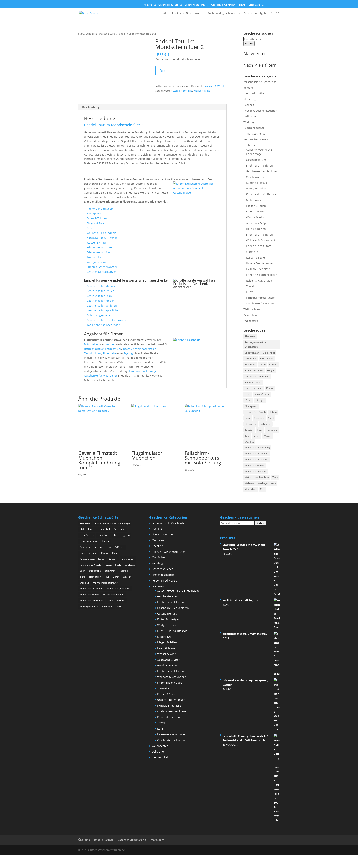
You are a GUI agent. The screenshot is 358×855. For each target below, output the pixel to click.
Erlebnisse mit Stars (99, 252)
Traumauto (94, 257)
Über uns (84, 840)
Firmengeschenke (254, 133)
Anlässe (148, 5)
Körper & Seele (255, 257)
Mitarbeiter (91, 344)
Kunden (110, 344)
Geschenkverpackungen (102, 271)
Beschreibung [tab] (91, 107)
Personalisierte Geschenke (259, 82)
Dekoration (250, 315)
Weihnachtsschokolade (257, 477)
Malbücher (250, 116)
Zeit (175, 90)
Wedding (249, 122)
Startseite (252, 252)
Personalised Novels (255, 139)
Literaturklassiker (254, 93)
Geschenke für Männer (101, 286)
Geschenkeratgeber (256, 13)
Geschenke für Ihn (195, 5)
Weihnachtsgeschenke (222, 13)
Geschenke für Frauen (100, 291)
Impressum (157, 840)
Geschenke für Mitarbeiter (100, 375)
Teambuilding (92, 353)
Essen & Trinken (97, 218)
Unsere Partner (103, 840)
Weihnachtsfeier (145, 349)
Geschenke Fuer (256, 159)
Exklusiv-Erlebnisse (258, 269)
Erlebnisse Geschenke (186, 13)
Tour (247, 435)
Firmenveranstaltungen (143, 371)
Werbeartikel (251, 320)
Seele (248, 417)
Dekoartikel (269, 352)
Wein (275, 477)
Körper (248, 400)
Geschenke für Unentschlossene (107, 320)
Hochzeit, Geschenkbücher (260, 110)
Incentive (128, 349)
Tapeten (249, 429)
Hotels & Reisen (256, 229)
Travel (250, 286)
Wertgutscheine (96, 262)
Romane (248, 87)
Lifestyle (260, 400)
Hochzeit (248, 105)
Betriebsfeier (113, 349)
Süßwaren (266, 423)
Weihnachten (251, 309)
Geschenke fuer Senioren (262, 171)
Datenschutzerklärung (131, 840)
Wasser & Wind (107, 33)
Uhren (256, 435)
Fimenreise (110, 353)
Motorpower (94, 213)
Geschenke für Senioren (102, 305)
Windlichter (251, 489)
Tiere (260, 429)
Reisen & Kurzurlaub (259, 280)
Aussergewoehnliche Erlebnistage (255, 344)
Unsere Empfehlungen (260, 263)
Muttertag (249, 99)
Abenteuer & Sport (257, 223)
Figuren (273, 364)
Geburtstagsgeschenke (101, 315)
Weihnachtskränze (254, 465)
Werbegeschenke (267, 483)
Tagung (128, 353)
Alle (165, 13)
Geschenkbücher (253, 128)
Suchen (249, 43)
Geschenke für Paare (100, 296)
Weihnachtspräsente (255, 471)
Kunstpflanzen (262, 394)
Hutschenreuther (254, 388)
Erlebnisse (254, 5)
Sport (271, 417)
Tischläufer (272, 429)
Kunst (249, 292)
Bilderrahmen (252, 352)
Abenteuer (250, 336)
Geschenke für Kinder (223, 5)
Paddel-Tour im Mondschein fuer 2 (113, 124)
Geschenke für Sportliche (102, 310)
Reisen (91, 228)
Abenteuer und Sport (100, 208)
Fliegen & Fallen (96, 223)
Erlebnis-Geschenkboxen (102, 267)
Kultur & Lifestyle (257, 182)
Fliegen (270, 370)
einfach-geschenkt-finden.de (106, 850)
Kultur (248, 394)
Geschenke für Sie (168, 5)
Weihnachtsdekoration (256, 453)
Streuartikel (251, 423)
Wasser (198, 90)
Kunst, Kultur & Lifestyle (102, 238)
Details (165, 70)
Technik (242, 5)
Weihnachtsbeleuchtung (257, 447)
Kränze (270, 388)
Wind (207, 90)
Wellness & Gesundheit (101, 233)
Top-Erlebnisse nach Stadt (103, 325)
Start (81, 33)
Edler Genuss (267, 358)
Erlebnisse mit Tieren (100, 247)
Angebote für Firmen (104, 334)
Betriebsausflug (94, 349)
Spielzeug (259, 417)
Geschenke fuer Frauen (257, 376)
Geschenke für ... (256, 177)
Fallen (262, 364)
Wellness (249, 483)
